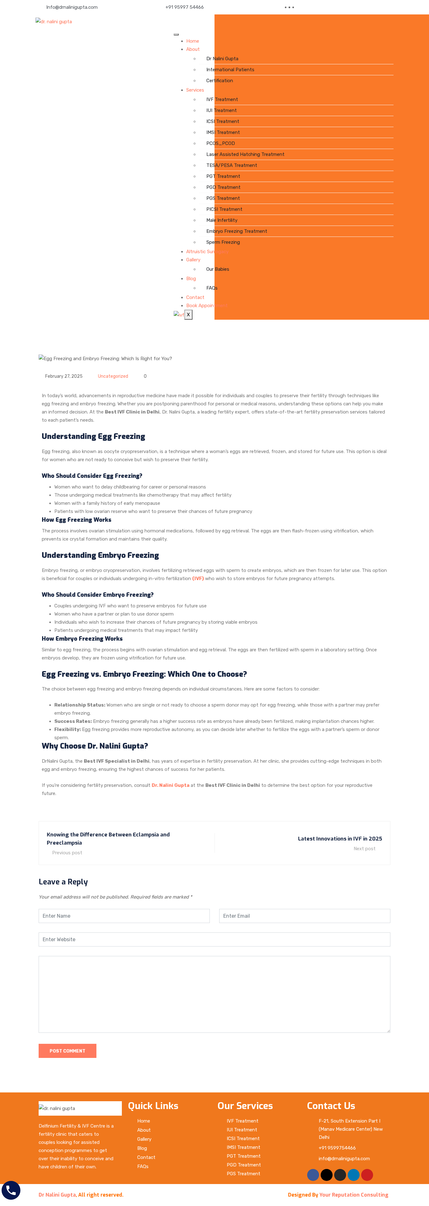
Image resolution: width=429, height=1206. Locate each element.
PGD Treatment (223, 187)
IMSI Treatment (223, 132)
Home (192, 41)
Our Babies (217, 269)
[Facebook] (292, 7)
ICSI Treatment (222, 121)
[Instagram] (340, 1175)
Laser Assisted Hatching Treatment (245, 154)
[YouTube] (299, 7)
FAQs (212, 288)
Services (195, 90)
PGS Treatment (223, 198)
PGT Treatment (223, 176)
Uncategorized (113, 376)
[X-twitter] (327, 1175)
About (193, 49)
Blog (191, 278)
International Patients (230, 69)
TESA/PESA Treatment (231, 165)
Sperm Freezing (223, 242)
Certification (219, 80)
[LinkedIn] (295, 7)
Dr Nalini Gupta (222, 58)
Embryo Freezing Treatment (236, 231)
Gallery (193, 260)
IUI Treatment (221, 110)
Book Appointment (207, 305)
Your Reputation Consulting (353, 1195)
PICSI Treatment (224, 209)
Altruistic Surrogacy (207, 251)
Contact (195, 297)
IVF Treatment (222, 99)
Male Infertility (221, 220)
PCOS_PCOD (220, 143)
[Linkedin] (354, 1175)
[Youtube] (367, 1175)
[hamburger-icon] (176, 34)
